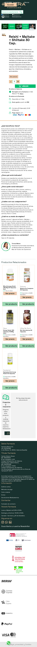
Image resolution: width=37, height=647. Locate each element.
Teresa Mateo (16, 243)
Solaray (23, 287)
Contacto (16, 2)
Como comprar (5, 492)
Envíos (3, 495)
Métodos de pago (6, 489)
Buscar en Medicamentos (16, 16)
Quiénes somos (6, 487)
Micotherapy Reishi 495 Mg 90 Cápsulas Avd (9, 287)
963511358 (8, 2)
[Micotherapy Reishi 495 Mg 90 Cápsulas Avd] (10, 275)
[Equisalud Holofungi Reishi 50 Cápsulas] (10, 359)
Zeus (5, 328)
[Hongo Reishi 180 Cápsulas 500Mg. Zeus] (10, 317)
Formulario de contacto (8, 504)
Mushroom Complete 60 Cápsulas (26, 289)
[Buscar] (21, 12)
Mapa (21, 93)
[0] (2, 16)
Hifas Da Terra (25, 328)
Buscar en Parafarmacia (5, 16)
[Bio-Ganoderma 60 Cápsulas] (27, 317)
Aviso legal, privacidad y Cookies (18, 644)
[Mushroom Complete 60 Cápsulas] (27, 275)
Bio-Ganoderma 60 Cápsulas (26, 331)
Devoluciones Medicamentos (10, 497)
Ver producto (11, 304)
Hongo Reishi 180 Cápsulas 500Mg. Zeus (8, 332)
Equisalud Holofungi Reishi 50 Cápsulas (9, 372)
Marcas (26, 2)
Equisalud (6, 370)
